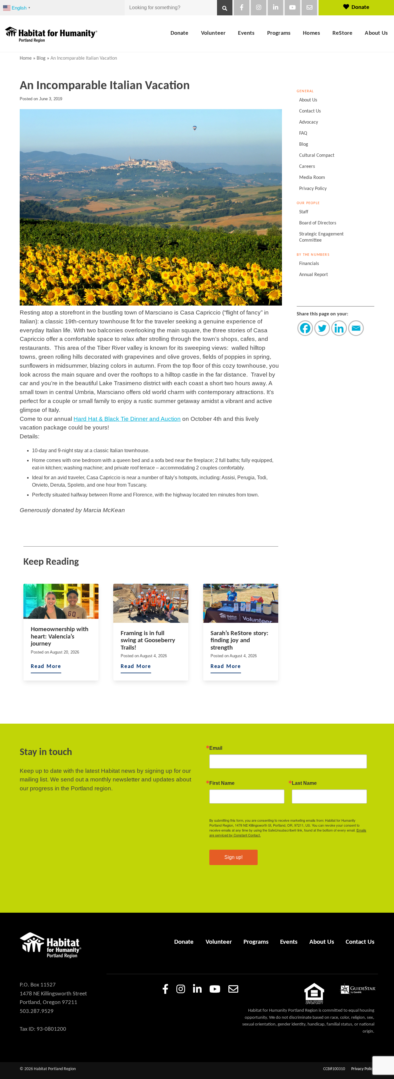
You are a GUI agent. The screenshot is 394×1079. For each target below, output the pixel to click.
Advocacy (308, 122)
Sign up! (233, 857)
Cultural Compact (316, 155)
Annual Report (313, 274)
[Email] (356, 328)
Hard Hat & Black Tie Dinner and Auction (127, 419)
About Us (376, 33)
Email (215, 748)
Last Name (304, 783)
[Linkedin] (339, 328)
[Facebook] (305, 328)
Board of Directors (317, 223)
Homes (311, 33)
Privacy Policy (313, 188)
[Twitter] (322, 328)
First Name (222, 783)
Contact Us (310, 111)
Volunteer (213, 33)
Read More (46, 666)
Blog (41, 58)
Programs (279, 33)
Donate (360, 7)
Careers (307, 166)
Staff (303, 212)
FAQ (303, 133)
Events (246, 33)
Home (26, 58)
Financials (309, 263)
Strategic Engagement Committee (321, 237)
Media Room (312, 177)
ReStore (342, 33)
